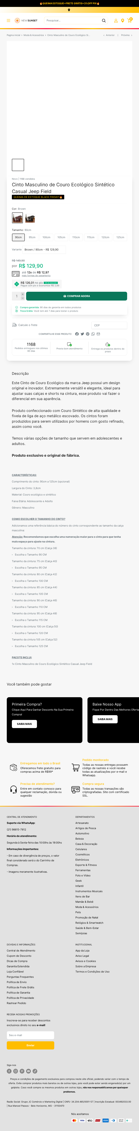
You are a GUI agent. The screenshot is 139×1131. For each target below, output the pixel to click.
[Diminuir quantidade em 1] (22, 298)
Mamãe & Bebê (84, 901)
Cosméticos (82, 854)
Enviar (30, 1045)
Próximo (125, 35)
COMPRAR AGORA (78, 296)
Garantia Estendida (18, 966)
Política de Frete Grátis (20, 987)
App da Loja (82, 950)
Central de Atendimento (21, 950)
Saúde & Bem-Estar (87, 928)
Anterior (110, 35)
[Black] (30, 217)
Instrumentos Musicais (89, 891)
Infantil (79, 886)
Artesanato (82, 823)
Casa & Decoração (86, 844)
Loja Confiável (15, 971)
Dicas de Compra (17, 961)
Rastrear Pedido (16, 1003)
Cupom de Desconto (19, 955)
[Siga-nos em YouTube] (28, 1071)
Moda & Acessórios (34, 35)
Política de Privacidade (20, 997)
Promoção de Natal (86, 917)
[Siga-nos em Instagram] (15, 1071)
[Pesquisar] (104, 20)
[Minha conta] (116, 20)
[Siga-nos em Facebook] (9, 1071)
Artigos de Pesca (85, 828)
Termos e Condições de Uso (92, 971)
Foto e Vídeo (83, 875)
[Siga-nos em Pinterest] (22, 1071)
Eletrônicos (82, 859)
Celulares (81, 849)
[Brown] (17, 217)
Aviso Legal (82, 955)
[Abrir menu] (8, 20)
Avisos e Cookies (85, 961)
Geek (78, 880)
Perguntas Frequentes (20, 976)
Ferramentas (83, 870)
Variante (17, 249)
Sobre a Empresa (85, 966)
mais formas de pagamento (36, 275)
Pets (78, 912)
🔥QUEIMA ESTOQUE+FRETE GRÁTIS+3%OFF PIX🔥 (69, 3)
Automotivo (82, 833)
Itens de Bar (82, 896)
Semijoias (81, 933)
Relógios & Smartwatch (89, 922)
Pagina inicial (13, 35)
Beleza (79, 838)
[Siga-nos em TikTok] (35, 1071)
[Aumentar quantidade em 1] (22, 294)
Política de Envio (17, 982)
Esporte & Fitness (86, 865)
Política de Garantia (18, 992)
